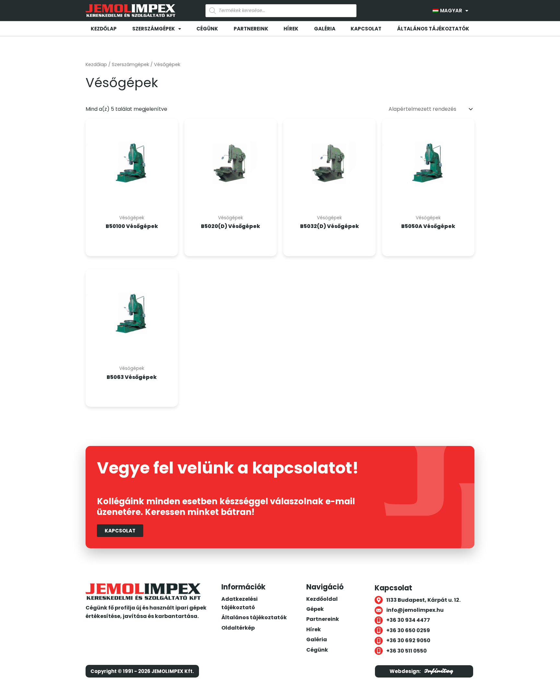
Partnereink (251, 28)
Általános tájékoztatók (433, 28)
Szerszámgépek (130, 64)
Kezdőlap (104, 28)
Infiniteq (438, 671)
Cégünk (207, 28)
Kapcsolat (366, 28)
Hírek (291, 28)
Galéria (324, 28)
